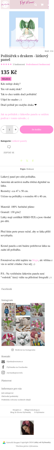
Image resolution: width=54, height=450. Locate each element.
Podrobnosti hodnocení (38, 64)
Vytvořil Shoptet (13, 442)
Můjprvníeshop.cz (32, 410)
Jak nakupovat (7, 393)
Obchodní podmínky (9, 396)
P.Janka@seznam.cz (15, 361)
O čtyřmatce (39, 412)
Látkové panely (19, 141)
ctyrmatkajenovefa (15, 373)
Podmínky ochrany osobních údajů (16, 399)
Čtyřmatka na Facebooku (17, 367)
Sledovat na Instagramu (25, 350)
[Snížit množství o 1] (3, 129)
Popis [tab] (22, 169)
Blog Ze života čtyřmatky (20, 412)
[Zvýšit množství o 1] (15, 129)
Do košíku (36, 129)
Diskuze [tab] (30, 169)
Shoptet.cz (17, 410)
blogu (34, 260)
